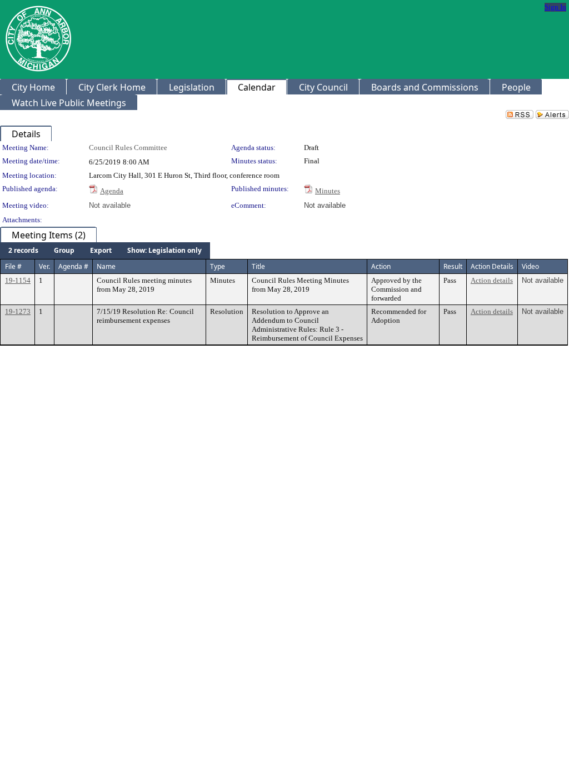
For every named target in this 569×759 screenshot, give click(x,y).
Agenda (111, 191)
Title (258, 266)
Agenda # (73, 266)
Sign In (555, 7)
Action (381, 266)
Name (106, 266)
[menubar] (105, 250)
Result (452, 266)
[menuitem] (23, 250)
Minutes (327, 191)
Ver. (44, 266)
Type (217, 266)
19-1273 (18, 311)
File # (13, 266)
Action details (492, 280)
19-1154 (18, 280)
